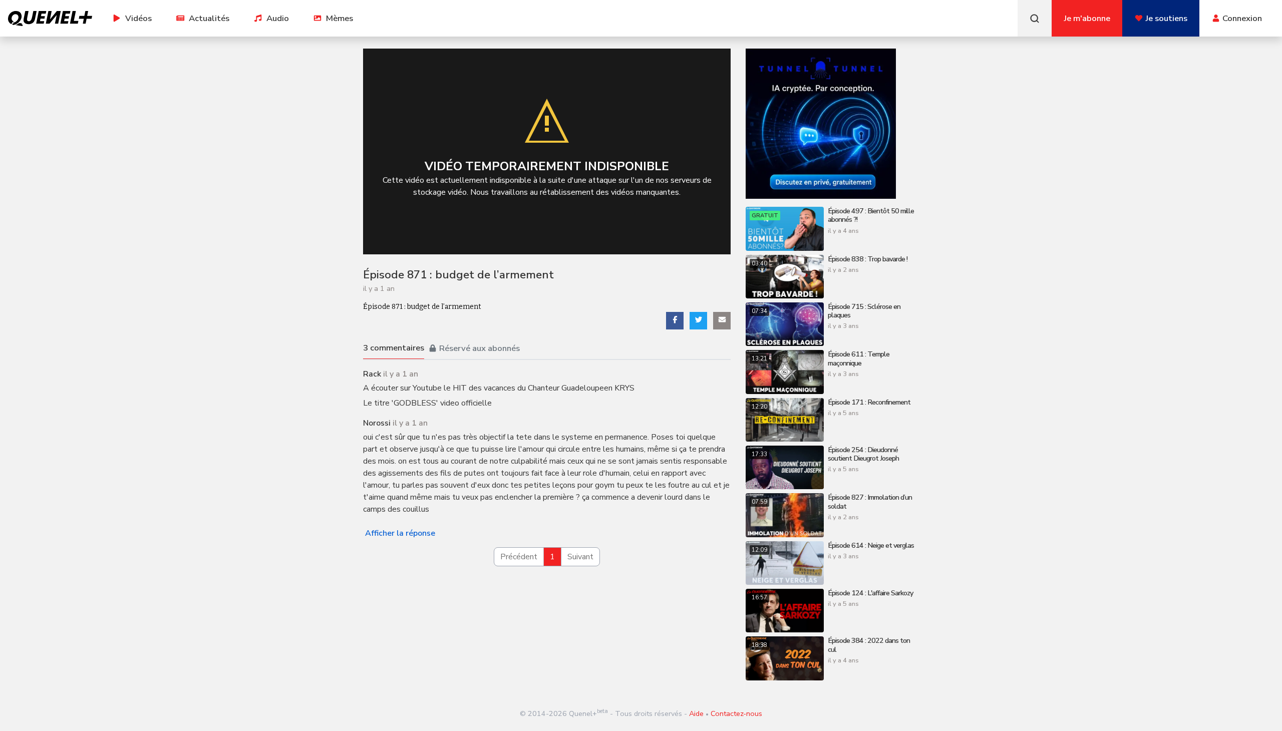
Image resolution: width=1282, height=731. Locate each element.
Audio (277, 18)
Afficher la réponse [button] (400, 533)
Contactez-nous (736, 713)
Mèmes (339, 18)
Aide (696, 713)
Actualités (209, 18)
